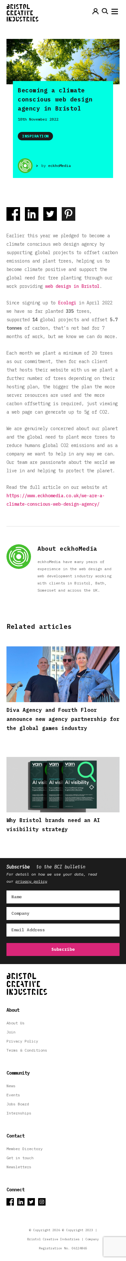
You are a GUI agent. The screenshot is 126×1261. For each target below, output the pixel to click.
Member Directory (24, 1148)
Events (13, 1094)
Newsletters (18, 1166)
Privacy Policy (22, 1041)
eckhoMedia (59, 165)
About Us (15, 1022)
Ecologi (67, 303)
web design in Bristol (72, 286)
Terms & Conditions (26, 1050)
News (11, 1085)
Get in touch (20, 1157)
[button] (115, 12)
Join (11, 1032)
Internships (18, 1113)
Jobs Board (17, 1104)
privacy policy (31, 881)
